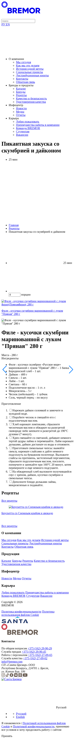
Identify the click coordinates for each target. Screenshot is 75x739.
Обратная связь (25, 82)
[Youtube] (25, 675)
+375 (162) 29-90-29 (40, 648)
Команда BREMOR (28, 128)
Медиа (20, 111)
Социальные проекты (29, 72)
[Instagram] (3, 675)
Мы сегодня (23, 62)
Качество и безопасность (31, 98)
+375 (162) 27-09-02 (35, 658)
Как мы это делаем (27, 65)
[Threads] (20, 675)
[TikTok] (8, 675)
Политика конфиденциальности (21, 611)
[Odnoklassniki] (12, 675)
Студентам (22, 131)
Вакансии (22, 134)
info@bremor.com (11, 661)
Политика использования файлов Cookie (27, 613)
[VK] (16, 675)
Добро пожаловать (27, 121)
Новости (21, 108)
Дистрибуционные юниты (32, 75)
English (20, 716)
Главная (14, 225)
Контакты (22, 78)
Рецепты (21, 95)
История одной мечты (30, 68)
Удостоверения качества (31, 101)
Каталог (21, 88)
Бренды (20, 91)
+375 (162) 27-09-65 (40, 655)
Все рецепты (9, 500)
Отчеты (20, 115)
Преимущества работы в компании (38, 124)
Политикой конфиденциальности (33, 726)
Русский (21, 713)
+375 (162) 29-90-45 (34, 651)
